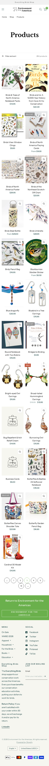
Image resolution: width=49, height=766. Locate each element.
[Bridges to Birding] (36, 335)
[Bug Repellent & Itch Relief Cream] (13, 420)
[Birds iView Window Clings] (13, 125)
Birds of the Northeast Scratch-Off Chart (36, 189)
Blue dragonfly (12, 310)
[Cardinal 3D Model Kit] (13, 547)
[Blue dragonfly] (13, 293)
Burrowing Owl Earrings (36, 439)
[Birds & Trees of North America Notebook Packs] (13, 78)
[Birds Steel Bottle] (13, 213)
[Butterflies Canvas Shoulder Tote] (13, 506)
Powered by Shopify (24, 742)
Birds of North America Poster (12, 188)
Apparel (5, 640)
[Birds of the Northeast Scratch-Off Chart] (36, 169)
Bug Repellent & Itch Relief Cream (12, 439)
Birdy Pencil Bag (12, 269)
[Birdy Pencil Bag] (13, 252)
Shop (12, 17)
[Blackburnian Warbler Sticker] (36, 252)
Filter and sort (10, 56)
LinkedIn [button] (6, 726)
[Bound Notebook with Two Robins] (13, 335)
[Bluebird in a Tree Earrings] (36, 293)
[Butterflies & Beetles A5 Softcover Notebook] (36, 462)
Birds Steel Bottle (12, 231)
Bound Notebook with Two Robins (12, 353)
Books (4, 653)
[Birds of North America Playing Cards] (36, 125)
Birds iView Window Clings (12, 144)
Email (27, 671)
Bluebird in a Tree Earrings (36, 312)
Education (6, 657)
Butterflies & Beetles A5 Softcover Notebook (36, 482)
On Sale (5, 632)
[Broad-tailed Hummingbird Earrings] (36, 376)
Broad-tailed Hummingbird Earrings (36, 396)
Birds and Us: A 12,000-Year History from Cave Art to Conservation (36, 99)
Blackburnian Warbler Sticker (36, 271)
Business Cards (12, 479)
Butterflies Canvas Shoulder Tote (12, 525)
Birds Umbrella (36, 231)
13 (21, 586)
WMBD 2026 (7, 636)
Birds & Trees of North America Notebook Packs (12, 98)
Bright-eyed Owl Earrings (12, 395)
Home (4, 17)
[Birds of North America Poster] (13, 169)
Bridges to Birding (36, 352)
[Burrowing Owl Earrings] (36, 420)
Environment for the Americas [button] (24, 613)
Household (6, 644)
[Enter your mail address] (44, 676)
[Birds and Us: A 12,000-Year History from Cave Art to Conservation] (36, 78)
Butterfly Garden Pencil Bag (36, 525)
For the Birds (7, 649)
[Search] (40, 9)
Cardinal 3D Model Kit (12, 566)
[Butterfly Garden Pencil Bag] (36, 506)
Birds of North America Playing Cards (36, 145)
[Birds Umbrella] (36, 213)
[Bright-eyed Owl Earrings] (13, 376)
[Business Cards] (13, 462)
